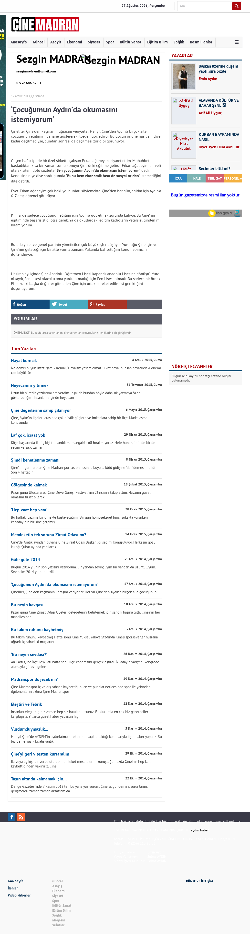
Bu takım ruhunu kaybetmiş (37, 630)
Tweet (63, 304)
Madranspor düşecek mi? (34, 680)
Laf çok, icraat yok (28, 435)
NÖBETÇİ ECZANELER (192, 366)
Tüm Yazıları (23, 349)
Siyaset (94, 42)
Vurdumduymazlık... (29, 729)
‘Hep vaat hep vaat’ (29, 510)
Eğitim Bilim (157, 42)
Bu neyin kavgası (27, 605)
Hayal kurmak (24, 361)
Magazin (58, 920)
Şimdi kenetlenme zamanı (35, 460)
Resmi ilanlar (201, 42)
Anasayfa (18, 42)
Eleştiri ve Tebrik (26, 704)
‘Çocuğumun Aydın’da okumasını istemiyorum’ (54, 585)
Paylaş (100, 304)
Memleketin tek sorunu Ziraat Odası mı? (48, 535)
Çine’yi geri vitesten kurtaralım (40, 754)
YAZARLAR (182, 56)
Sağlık (179, 42)
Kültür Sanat (130, 42)
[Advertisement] (205, 252)
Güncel (38, 42)
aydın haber (200, 830)
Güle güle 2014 (25, 560)
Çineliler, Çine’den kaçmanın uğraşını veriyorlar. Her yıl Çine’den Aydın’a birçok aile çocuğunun (83, 592)
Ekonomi (74, 42)
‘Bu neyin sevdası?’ (29, 655)
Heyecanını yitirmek (30, 386)
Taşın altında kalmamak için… (39, 779)
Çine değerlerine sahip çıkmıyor (41, 411)
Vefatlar (58, 925)
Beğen (21, 304)
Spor (110, 42)
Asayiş (55, 42)
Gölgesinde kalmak (29, 485)
